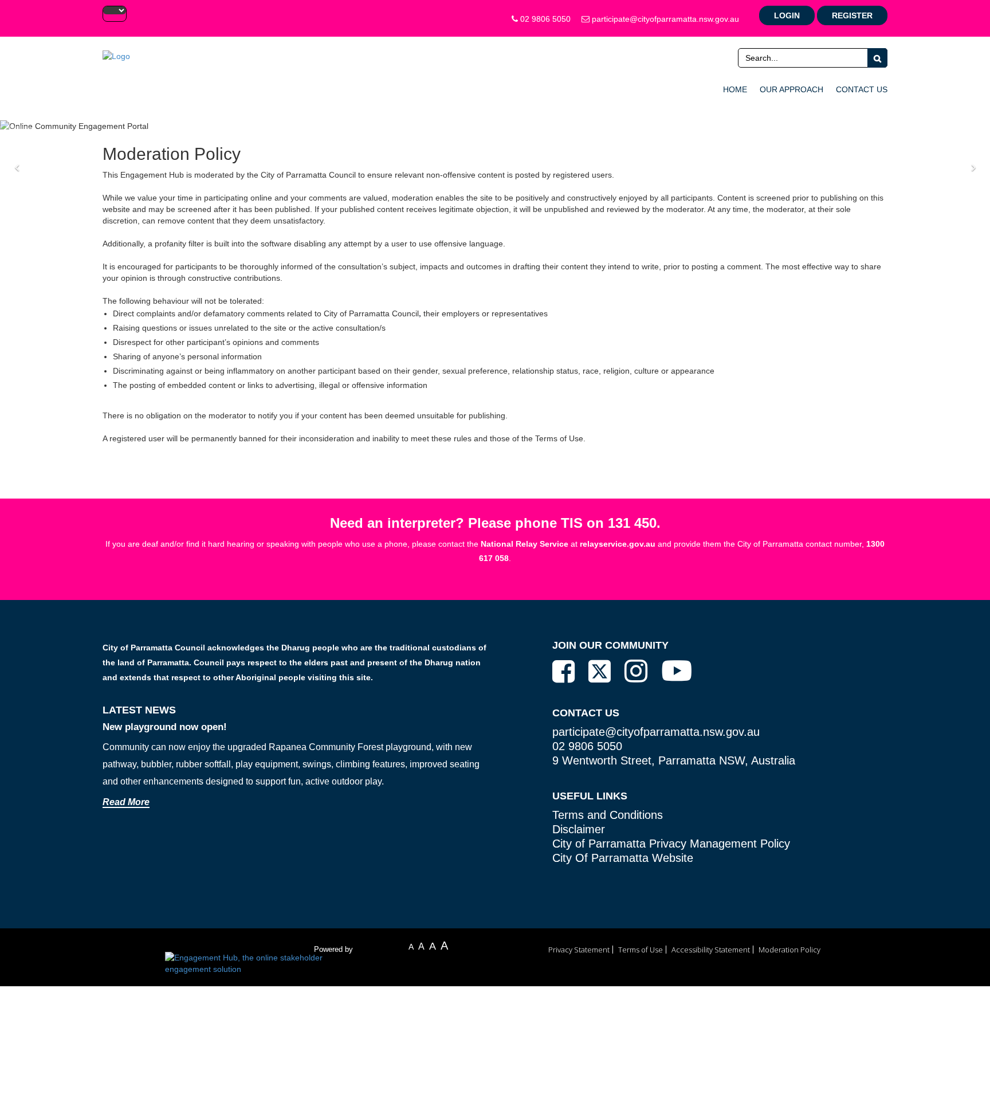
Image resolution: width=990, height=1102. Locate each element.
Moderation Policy (789, 950)
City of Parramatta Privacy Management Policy (671, 843)
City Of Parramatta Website (622, 858)
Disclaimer (578, 829)
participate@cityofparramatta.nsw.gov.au (664, 18)
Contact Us (861, 89)
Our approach (791, 89)
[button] (21, 167)
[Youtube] (676, 670)
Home (735, 89)
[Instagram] (635, 671)
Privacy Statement (579, 950)
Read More (126, 802)
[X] (599, 672)
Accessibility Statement (710, 950)
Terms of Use (640, 950)
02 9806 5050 (544, 18)
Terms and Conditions (607, 815)
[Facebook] (563, 671)
